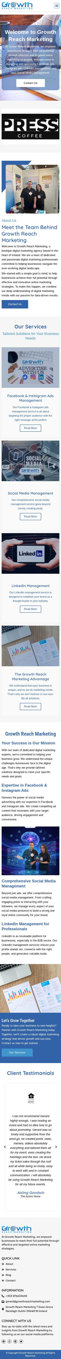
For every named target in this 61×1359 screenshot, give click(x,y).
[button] (56, 5)
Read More (30, 428)
